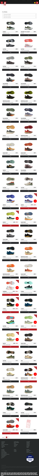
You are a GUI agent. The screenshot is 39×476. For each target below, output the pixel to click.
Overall (9, 473)
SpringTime (27, 451)
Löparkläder (28, 442)
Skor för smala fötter (4, 453)
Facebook (15, 450)
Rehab (22, 473)
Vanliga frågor (3, 446)
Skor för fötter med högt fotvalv (5, 454)
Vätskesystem (36, 474)
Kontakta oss (3, 442)
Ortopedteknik (23, 0)
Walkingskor (28, 474)
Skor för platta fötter (3, 455)
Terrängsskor (11, 474)
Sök (37, 4)
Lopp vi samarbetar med (29, 452)
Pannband (12, 473)
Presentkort (3, 445)
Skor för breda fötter (4, 452)
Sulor (5, 474)
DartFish (15, 446)
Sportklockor (35, 473)
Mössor (7, 473)
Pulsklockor (18, 473)
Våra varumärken (29, 0)
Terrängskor (28, 445)
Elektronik (27, 446)
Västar (33, 474)
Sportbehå (32, 473)
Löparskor (5, 473)
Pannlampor (14, 473)
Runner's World (28, 450)
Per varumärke (3, 451)
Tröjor (21, 474)
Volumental (15, 445)
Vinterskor (2, 475)
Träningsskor (28, 443)
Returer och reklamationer (4, 444)
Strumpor (4, 474)
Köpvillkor (2, 443)
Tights (14, 474)
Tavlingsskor (8, 474)
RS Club (19, 0)
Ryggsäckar (25, 473)
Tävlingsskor (28, 444)
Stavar (1, 474)
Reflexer (20, 473)
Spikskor (30, 473)
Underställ (26, 474)
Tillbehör (27, 447)
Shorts (27, 473)
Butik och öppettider (14, 0)
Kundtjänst (9, 0)
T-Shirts (23, 474)
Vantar (31, 474)
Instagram (15, 451)
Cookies (2, 447)
